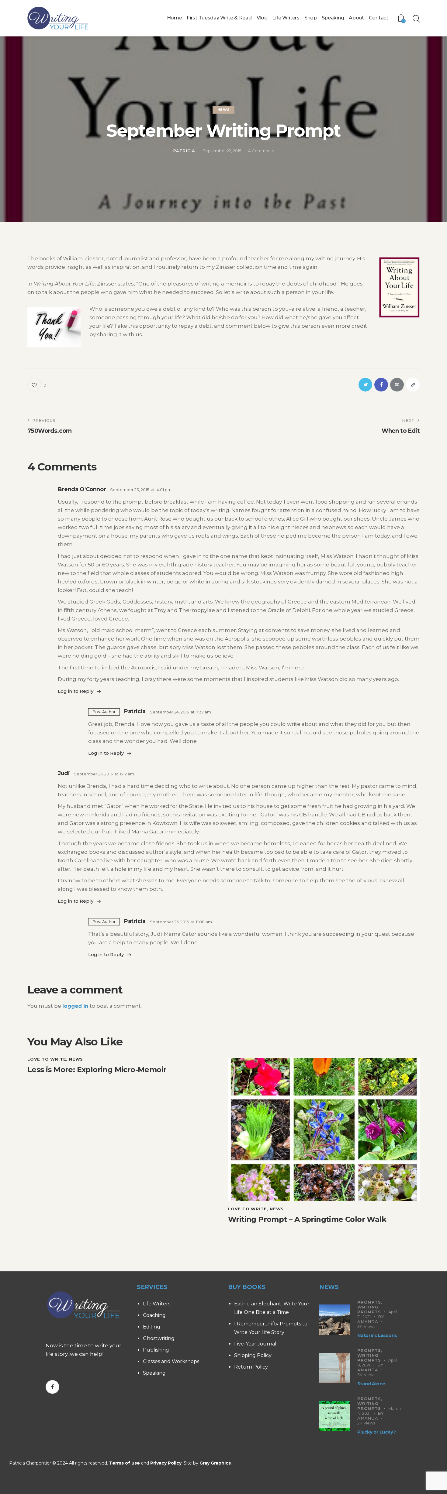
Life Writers (156, 1304)
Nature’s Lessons (377, 1335)
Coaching (154, 1315)
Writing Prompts (369, 1309)
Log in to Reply (76, 691)
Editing (151, 1327)
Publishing (156, 1350)
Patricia (135, 711)
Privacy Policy (166, 1463)
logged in (75, 1006)
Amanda (367, 1321)
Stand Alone (371, 1383)
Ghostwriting (159, 1338)
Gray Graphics (215, 1463)
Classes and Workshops (171, 1361)
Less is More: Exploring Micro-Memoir (96, 1069)
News (223, 110)
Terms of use (124, 1463)
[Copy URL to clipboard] (413, 384)
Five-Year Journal (255, 1344)
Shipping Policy (253, 1355)
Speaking (154, 1373)
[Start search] (416, 19)
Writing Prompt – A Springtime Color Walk (307, 1219)
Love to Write (46, 1059)
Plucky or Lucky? (376, 1432)
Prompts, (369, 1302)
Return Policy (251, 1367)
